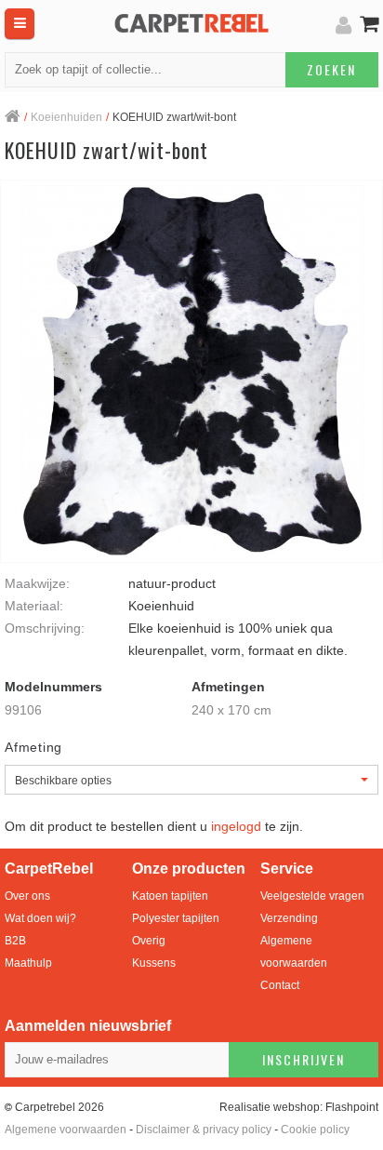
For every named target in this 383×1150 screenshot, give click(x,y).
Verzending (289, 918)
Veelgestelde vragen (312, 896)
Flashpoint (351, 1107)
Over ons (27, 896)
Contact (279, 985)
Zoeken (331, 69)
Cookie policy (315, 1129)
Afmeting (33, 747)
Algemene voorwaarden (293, 951)
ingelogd (236, 826)
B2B (15, 940)
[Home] (12, 118)
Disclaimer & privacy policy (203, 1129)
